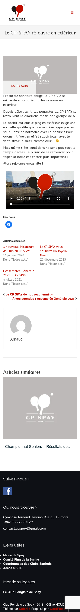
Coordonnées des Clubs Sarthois (27, 563)
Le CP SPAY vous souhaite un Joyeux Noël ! (53, 251)
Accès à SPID (12, 568)
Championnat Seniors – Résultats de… (38, 446)
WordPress (57, 608)
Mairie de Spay (14, 555)
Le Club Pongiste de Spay (22, 592)
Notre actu (19, 86)
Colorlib (25, 608)
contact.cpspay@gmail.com (24, 528)
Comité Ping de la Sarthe (21, 559)
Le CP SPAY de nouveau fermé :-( (30, 294)
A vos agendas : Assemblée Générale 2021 (43, 298)
